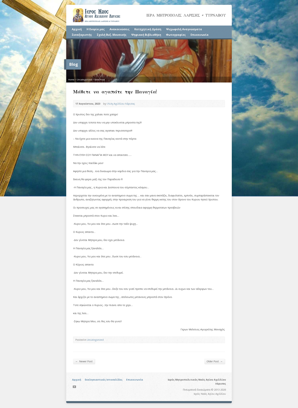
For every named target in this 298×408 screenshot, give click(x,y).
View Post (100, 79)
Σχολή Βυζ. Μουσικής (111, 35)
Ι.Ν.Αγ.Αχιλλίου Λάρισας (121, 103)
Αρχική (77, 29)
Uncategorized (84, 79)
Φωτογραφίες (176, 35)
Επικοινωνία (199, 35)
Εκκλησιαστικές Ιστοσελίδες (103, 379)
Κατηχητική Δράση (147, 29)
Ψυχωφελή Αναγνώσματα (184, 29)
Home (71, 79)
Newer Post (84, 361)
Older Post (215, 361)
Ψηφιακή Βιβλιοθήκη (146, 35)
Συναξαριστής (82, 35)
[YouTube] (74, 386)
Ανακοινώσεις (120, 29)
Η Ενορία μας (96, 29)
